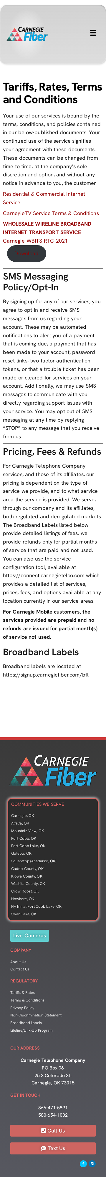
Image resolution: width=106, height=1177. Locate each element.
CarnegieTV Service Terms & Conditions (51, 213)
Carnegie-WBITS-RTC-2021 (47, 232)
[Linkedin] (92, 1163)
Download (26, 253)
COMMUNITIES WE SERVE (37, 804)
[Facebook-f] (83, 1163)
